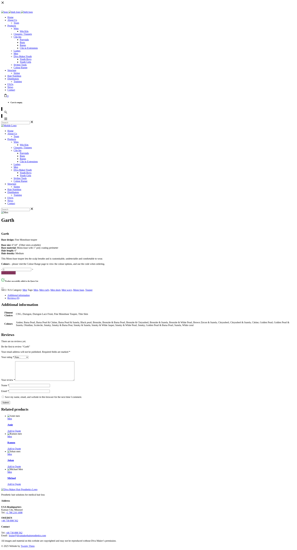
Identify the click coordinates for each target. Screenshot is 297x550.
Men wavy (67, 290)
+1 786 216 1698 (14, 512)
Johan (10, 460)
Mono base (78, 290)
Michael (11, 478)
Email (5, 391)
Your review (8, 380)
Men (25, 290)
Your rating (7, 357)
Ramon (11, 442)
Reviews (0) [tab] (13, 298)
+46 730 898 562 (9, 520)
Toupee (89, 290)
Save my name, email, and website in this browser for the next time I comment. (43, 397)
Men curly (44, 290)
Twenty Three (27, 546)
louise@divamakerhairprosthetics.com (27, 535)
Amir (10, 424)
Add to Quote (8, 273)
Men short (55, 290)
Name (5, 385)
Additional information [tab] (18, 295)
